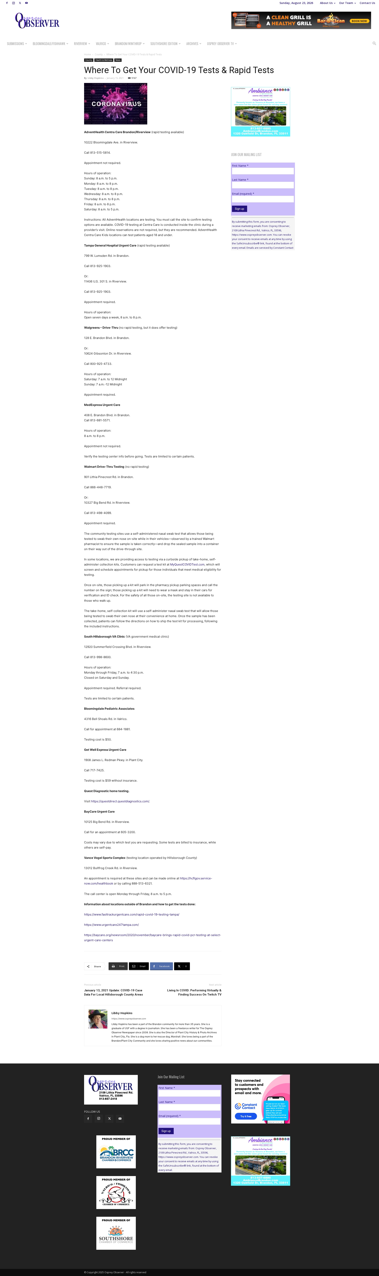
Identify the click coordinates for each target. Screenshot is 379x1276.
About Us (326, 3)
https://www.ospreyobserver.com (129, 1018)
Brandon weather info (260, 290)
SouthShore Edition (163, 43)
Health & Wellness (104, 60)
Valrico (101, 43)
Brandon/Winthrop (128, 43)
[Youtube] (26, 3)
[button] (374, 44)
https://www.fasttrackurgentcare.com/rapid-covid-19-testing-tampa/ (131, 914)
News (117, 60)
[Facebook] (7, 3)
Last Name (240, 180)
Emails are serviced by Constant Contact (270, 247)
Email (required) (243, 194)
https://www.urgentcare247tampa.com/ (111, 925)
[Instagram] (13, 3)
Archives (192, 43)
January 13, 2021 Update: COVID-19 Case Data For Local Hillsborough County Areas (113, 992)
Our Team (346, 3)
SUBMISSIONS (15, 43)
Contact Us (367, 3)
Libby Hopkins (96, 77)
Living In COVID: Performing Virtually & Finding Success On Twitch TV (194, 992)
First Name (240, 165)
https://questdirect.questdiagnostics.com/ (120, 801)
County (99, 54)
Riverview (80, 43)
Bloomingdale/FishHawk (49, 43)
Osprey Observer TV (220, 43)
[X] (20, 3)
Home (87, 54)
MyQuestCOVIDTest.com (187, 564)
